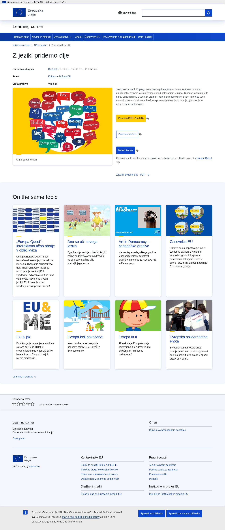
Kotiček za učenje (21, 45)
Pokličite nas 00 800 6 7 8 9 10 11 (99, 465)
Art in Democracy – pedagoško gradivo (134, 244)
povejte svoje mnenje (55, 404)
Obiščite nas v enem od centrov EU (100, 479)
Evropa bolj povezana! (85, 337)
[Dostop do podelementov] (71, 37)
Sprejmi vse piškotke (152, 513)
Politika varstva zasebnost (163, 469)
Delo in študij (145, 37)
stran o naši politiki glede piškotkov (80, 517)
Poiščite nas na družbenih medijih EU (101, 494)
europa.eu (34, 466)
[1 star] (14, 404)
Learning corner (23, 422)
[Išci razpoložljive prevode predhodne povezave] (147, 118)
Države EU (65, 76)
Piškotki (153, 479)
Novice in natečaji (41, 37)
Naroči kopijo (125, 150)
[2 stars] (16, 404)
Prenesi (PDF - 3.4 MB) (131, 118)
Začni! (78, 37)
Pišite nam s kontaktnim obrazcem (99, 474)
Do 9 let (52, 69)
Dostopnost (19, 438)
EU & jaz (23, 337)
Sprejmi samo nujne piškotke (184, 513)
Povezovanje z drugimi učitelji (119, 37)
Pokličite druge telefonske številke (99, 469)
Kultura (52, 76)
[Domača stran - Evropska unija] (28, 12)
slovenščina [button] (129, 13)
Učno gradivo (61, 37)
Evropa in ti (128, 337)
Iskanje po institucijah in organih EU (168, 494)
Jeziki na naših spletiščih (162, 465)
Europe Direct (204, 158)
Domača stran (21, 37)
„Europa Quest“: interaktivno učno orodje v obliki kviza (35, 246)
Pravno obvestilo (158, 474)
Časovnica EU (92, 37)
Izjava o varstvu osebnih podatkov (167, 430)
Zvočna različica (127, 134)
